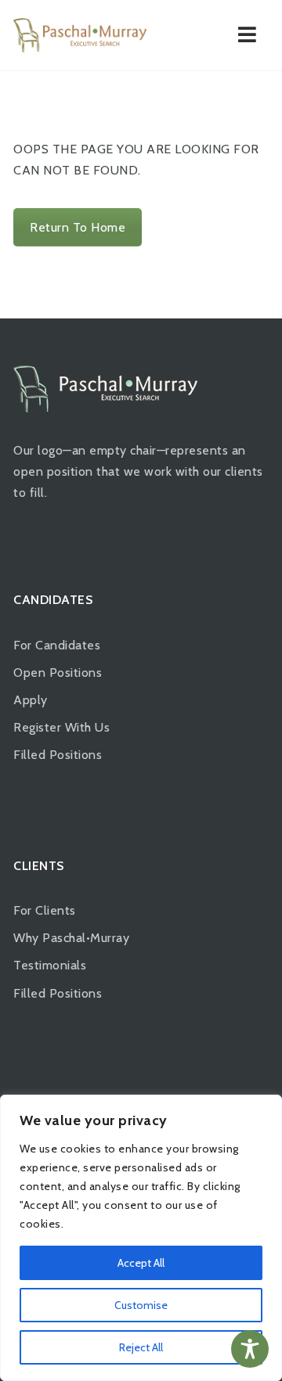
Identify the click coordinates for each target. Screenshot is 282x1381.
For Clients (44, 910)
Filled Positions (57, 754)
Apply (30, 699)
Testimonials (49, 965)
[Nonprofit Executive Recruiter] (79, 35)
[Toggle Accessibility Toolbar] (250, 1349)
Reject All (141, 1347)
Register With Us (61, 727)
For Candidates (56, 645)
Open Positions (57, 672)
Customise (141, 1305)
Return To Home (77, 227)
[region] (141, 1238)
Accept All (141, 1263)
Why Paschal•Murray (71, 937)
